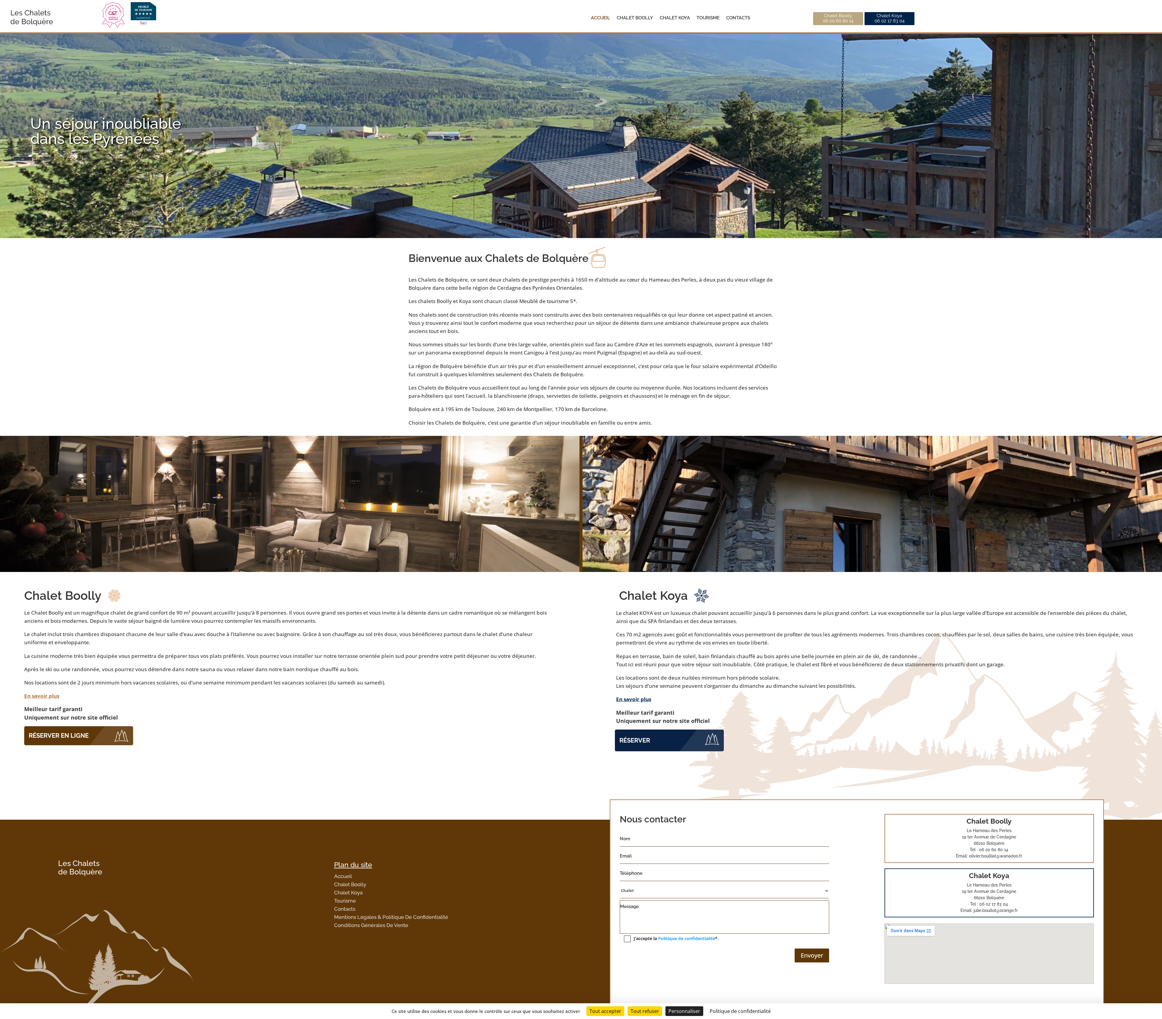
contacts (738, 18)
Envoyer (812, 955)
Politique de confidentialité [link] (740, 1011)
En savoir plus (41, 695)
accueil (600, 18)
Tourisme (708, 18)
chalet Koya (675, 18)
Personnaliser (684, 1011)
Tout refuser (645, 1011)
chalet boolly (635, 18)
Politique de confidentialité (686, 938)
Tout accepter (605, 1011)
